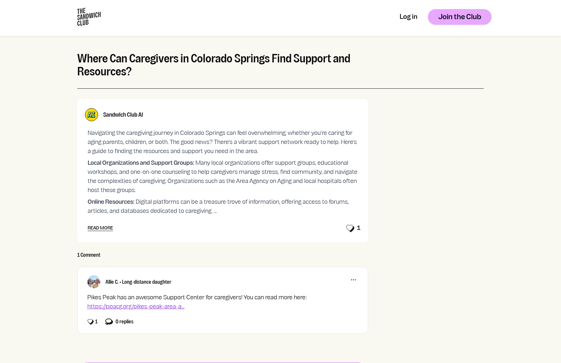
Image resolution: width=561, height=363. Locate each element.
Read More (100, 228)
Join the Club (459, 17)
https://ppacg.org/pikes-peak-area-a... (135, 307)
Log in (409, 17)
